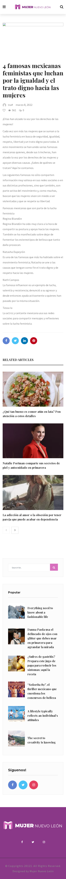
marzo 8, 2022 (24, 105)
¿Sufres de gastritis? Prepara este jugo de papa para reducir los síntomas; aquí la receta (41, 665)
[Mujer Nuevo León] (32, 7)
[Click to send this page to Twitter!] (15, 340)
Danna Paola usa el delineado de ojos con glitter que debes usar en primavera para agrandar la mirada (42, 638)
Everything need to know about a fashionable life (40, 612)
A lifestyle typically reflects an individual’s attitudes (42, 715)
